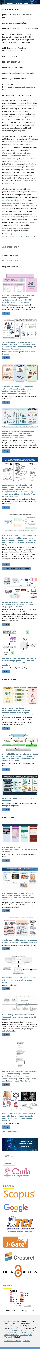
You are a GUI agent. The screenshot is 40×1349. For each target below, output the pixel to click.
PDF (7, 313)
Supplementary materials (17, 568)
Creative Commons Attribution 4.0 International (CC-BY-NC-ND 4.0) (19, 1331)
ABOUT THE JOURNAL (12, 1341)
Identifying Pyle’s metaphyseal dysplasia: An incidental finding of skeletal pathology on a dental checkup (19, 1073)
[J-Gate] (15, 1247)
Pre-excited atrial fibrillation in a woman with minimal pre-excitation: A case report (19, 980)
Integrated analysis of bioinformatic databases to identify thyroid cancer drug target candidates (17, 604)
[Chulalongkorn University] (17, 1177)
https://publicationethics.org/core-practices (19, 236)
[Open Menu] (2, 2)
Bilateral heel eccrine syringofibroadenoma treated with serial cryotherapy (19, 849)
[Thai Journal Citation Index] (20, 1233)
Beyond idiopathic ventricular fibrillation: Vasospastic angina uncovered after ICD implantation (19, 1017)
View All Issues (9, 1131)
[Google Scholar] (15, 1212)
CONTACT (26, 1341)
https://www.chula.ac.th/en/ (13, 200)
